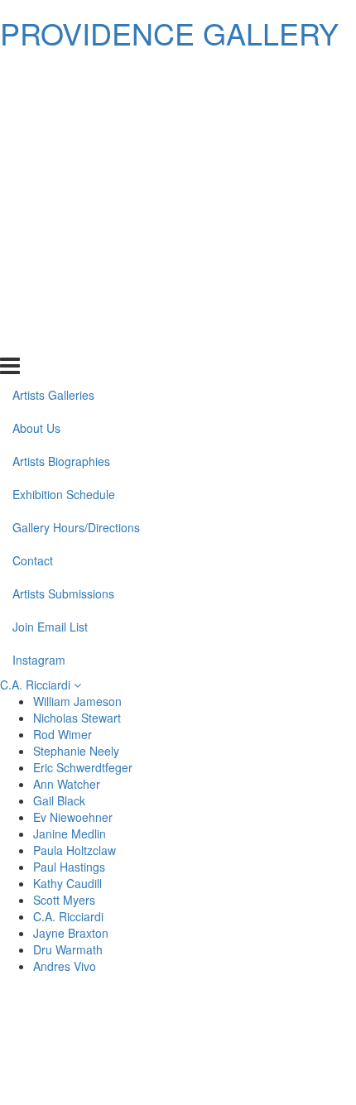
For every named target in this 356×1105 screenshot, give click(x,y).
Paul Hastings (69, 866)
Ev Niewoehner (73, 817)
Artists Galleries (53, 74)
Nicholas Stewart (77, 717)
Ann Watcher (66, 784)
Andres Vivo (64, 966)
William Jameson (77, 701)
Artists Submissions (63, 273)
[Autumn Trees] (264, 1044)
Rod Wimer (62, 734)
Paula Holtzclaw (74, 850)
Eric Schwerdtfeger (82, 767)
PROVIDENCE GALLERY (169, 33)
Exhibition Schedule (63, 174)
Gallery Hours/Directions (76, 207)
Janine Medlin (69, 833)
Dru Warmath (68, 949)
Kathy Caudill (67, 883)
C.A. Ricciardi (37, 684)
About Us (36, 107)
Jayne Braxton (70, 933)
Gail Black (59, 800)
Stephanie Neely (76, 750)
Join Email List (50, 305)
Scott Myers (64, 899)
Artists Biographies (61, 140)
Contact (32, 240)
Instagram (38, 338)
